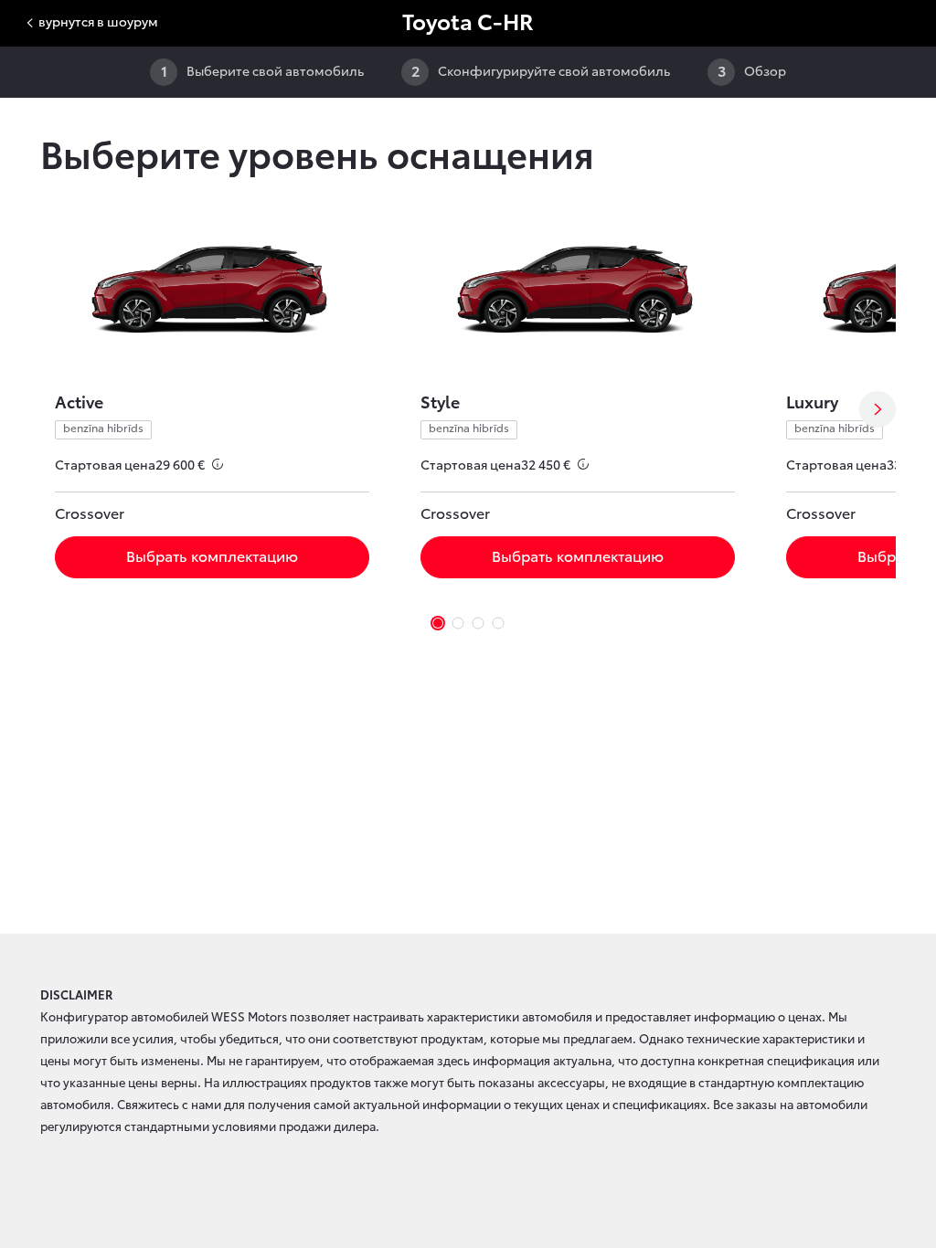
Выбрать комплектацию (212, 557)
